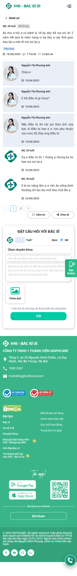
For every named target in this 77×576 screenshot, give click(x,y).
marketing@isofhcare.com (26, 376)
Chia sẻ (64, 214)
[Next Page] (28, 208)
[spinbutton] (20, 240)
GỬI (38, 316)
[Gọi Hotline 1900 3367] (70, 560)
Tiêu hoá (9, 48)
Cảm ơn (40, 214)
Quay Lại (14, 17)
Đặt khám (38, 516)
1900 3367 (16, 368)
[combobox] (8, 249)
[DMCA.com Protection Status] (12, 408)
